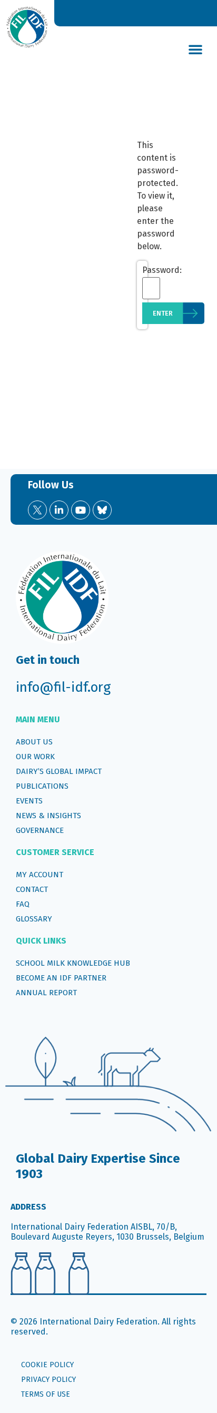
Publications (42, 786)
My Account (39, 874)
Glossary (34, 919)
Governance (40, 830)
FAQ (22, 904)
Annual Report (46, 992)
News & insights (48, 815)
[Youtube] (80, 510)
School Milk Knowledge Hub (73, 963)
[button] (195, 49)
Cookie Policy (47, 1364)
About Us (34, 742)
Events (29, 801)
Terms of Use (45, 1394)
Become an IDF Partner (61, 978)
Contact (32, 889)
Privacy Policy (48, 1379)
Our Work (35, 756)
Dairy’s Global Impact (59, 771)
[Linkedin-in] (59, 510)
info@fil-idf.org (63, 687)
